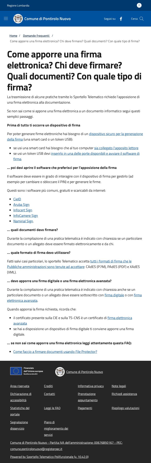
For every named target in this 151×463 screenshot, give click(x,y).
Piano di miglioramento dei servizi (56, 428)
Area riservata (19, 386)
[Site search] (141, 18)
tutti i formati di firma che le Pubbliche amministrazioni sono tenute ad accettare (69, 264)
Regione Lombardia (18, 5)
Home (13, 35)
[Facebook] (119, 18)
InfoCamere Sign (25, 215)
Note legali (119, 386)
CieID (17, 199)
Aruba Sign (21, 204)
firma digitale (114, 295)
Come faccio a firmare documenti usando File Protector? (55, 351)
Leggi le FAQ (52, 408)
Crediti (48, 386)
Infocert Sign (22, 210)
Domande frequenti (36, 35)
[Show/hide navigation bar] (5, 18)
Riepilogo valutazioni (125, 408)
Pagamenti (85, 408)
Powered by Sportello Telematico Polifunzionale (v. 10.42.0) (49, 456)
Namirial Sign (23, 221)
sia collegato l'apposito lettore (116, 148)
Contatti (49, 393)
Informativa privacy (91, 386)
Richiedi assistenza (124, 393)
